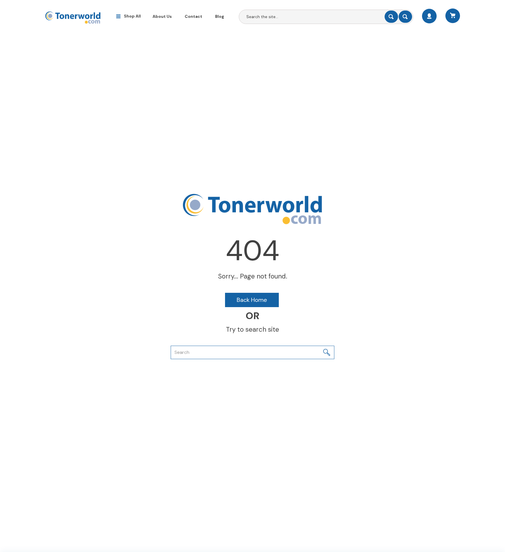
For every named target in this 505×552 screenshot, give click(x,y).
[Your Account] (429, 16)
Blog (219, 16)
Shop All (132, 16)
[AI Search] (405, 17)
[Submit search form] (391, 17)
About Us (162, 16)
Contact (193, 16)
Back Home (252, 300)
